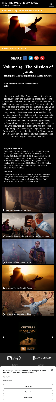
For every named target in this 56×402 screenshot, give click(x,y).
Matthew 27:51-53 (33, 166)
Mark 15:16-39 (42, 161)
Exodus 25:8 (8, 156)
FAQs (15, 365)
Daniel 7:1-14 (29, 154)
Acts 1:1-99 (21, 151)
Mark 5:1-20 (19, 161)
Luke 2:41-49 (9, 158)
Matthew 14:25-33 (18, 166)
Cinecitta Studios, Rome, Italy (29, 174)
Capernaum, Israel (10, 174)
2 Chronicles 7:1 (10, 151)
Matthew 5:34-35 (24, 163)
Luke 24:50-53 (20, 158)
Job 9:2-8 (29, 156)
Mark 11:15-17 (30, 161)
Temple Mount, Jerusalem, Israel (26, 181)
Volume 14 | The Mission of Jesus (22, 10)
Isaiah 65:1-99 (19, 156)
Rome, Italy (8, 181)
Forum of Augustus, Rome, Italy (26, 177)
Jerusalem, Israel (23, 179)
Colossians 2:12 (17, 154)
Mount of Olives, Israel (38, 179)
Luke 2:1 (46, 156)
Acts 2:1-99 (31, 151)
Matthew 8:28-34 (37, 163)
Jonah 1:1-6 (38, 156)
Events (41, 365)
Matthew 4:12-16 (10, 163)
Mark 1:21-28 (32, 158)
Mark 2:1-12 (42, 158)
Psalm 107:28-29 (18, 168)
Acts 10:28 (40, 151)
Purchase (14, 48)
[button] (3, 336)
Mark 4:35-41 (9, 161)
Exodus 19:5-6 (40, 154)
